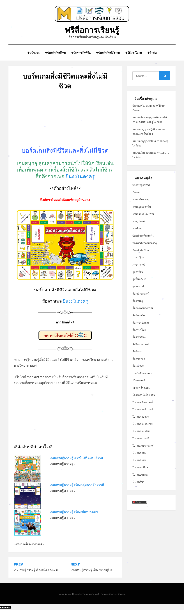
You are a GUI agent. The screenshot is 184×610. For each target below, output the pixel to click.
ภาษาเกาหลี (139, 264)
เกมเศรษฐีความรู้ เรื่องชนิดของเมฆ (74, 512)
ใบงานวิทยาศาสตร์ (142, 445)
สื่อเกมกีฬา (138, 366)
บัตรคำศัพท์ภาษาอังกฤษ (145, 243)
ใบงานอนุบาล (140, 474)
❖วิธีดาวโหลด (133, 53)
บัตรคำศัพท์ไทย (140, 250)
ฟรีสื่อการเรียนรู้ (92, 29)
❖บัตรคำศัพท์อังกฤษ (108, 53)
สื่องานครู (137, 300)
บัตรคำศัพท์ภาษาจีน (143, 235)
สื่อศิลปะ (137, 351)
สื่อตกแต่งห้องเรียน (142, 308)
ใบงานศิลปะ (139, 453)
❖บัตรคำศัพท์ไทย (55, 53)
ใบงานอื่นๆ (138, 482)
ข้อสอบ (136, 192)
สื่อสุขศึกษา (138, 358)
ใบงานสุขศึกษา (140, 467)
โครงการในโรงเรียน (143, 395)
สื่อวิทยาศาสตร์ (33, 544)
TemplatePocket (90, 594)
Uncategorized (141, 185)
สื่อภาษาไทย (139, 329)
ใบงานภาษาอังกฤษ (142, 424)
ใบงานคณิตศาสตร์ (142, 402)
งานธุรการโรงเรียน (143, 214)
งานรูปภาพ (138, 221)
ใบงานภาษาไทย (141, 431)
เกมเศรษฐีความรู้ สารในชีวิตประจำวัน (76, 458)
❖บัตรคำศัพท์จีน (81, 53)
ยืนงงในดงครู (80, 176)
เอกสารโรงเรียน (141, 387)
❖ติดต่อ (152, 53)
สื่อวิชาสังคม (139, 337)
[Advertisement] (65, 121)
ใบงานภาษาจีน (140, 416)
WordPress (119, 594)
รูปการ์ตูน (137, 271)
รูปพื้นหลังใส (139, 279)
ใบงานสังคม (139, 460)
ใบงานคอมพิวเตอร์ (142, 409)
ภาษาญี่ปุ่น (138, 257)
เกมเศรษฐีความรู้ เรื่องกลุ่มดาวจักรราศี (77, 485)
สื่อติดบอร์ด (138, 315)
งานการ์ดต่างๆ (140, 199)
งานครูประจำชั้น (141, 206)
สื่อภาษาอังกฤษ (140, 322)
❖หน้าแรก (33, 53)
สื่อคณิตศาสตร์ (140, 293)
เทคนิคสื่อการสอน (142, 373)
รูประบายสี (138, 286)
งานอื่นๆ (137, 228)
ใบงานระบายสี (140, 438)
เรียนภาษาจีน (139, 380)
